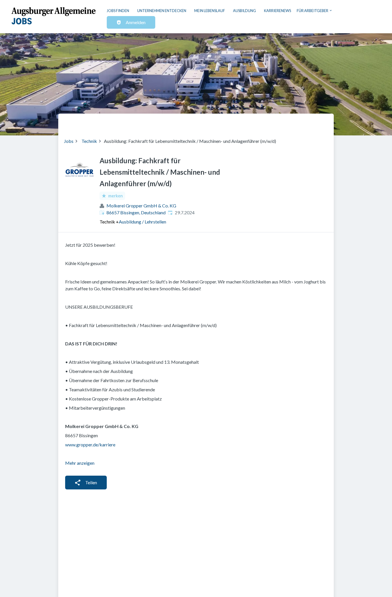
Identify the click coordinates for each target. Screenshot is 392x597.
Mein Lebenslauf (209, 10)
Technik (89, 141)
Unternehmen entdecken (161, 10)
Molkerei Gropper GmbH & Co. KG (141, 205)
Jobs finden (118, 10)
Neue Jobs (281, 122)
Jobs (68, 141)
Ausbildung (244, 10)
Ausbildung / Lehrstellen (142, 221)
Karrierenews (277, 10)
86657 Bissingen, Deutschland (136, 212)
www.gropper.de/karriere (90, 444)
